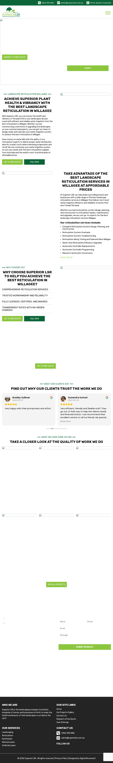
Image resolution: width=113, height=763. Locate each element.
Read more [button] (65, 421)
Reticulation (7, 736)
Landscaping (7, 732)
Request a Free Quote (66, 719)
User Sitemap (63, 722)
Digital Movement (88, 758)
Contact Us (62, 716)
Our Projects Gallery (65, 712)
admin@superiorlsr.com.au (72, 3)
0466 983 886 (48, 3)
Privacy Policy (61, 758)
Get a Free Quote (12, 162)
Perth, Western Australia (100, 3)
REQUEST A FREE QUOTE (14, 57)
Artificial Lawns (9, 745)
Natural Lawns (8, 742)
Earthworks (7, 739)
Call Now (34, 162)
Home (59, 709)
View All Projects (57, 584)
